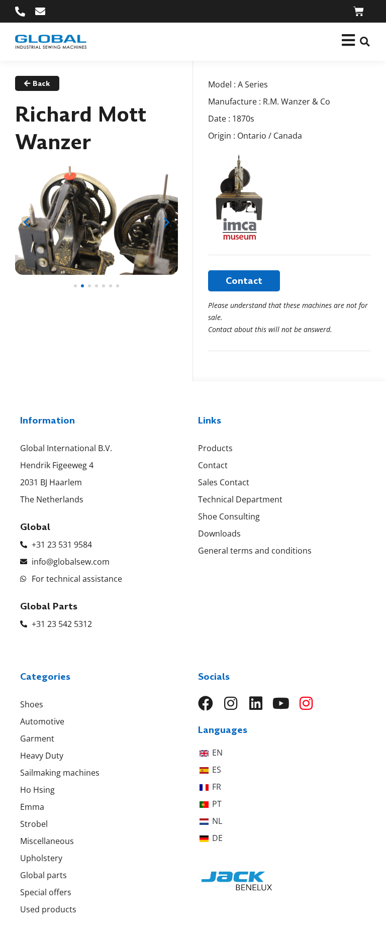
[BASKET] (358, 11)
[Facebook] (205, 703)
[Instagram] (230, 703)
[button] (364, 42)
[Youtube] (280, 703)
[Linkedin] (255, 703)
